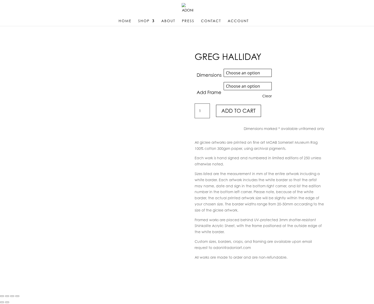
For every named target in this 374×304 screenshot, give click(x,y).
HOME (125, 21)
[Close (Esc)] (17, 296)
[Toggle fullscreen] (7, 296)
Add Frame (209, 92)
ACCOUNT (238, 21)
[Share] (12, 296)
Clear (267, 96)
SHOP (144, 21)
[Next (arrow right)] (7, 302)
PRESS (188, 21)
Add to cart (238, 111)
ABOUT (168, 21)
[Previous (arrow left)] (2, 302)
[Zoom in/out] (2, 296)
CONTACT (211, 21)
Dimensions (209, 75)
